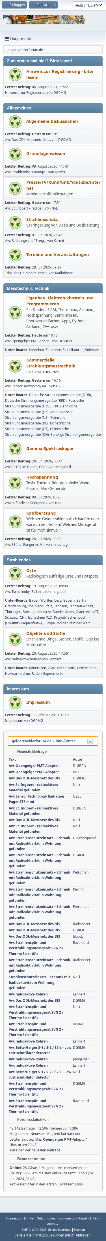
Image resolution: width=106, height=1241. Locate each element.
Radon (37, 673)
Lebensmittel (87, 667)
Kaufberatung (41, 513)
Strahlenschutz (42, 219)
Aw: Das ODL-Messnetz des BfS (34, 778)
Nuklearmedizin (17, 673)
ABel (76, 771)
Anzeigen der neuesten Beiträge (35, 1150)
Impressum (38, 702)
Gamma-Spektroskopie (49, 448)
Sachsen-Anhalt (81, 606)
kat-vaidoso (70, 1133)
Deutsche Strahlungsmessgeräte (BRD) (36, 400)
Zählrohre (53, 349)
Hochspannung (42, 477)
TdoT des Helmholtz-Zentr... (26, 272)
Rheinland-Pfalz (40, 606)
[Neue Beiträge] (15, 74)
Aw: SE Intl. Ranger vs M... (25, 544)
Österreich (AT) (87, 611)
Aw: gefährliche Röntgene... (26, 502)
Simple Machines (59, 1229)
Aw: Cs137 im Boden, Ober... (27, 466)
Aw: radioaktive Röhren (23, 659)
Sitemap (79, 1229)
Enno (79, 1184)
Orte (31, 570)
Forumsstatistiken (32, 1119)
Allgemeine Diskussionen (52, 121)
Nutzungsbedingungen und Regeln (63, 1218)
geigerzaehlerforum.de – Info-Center (43, 741)
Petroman (80, 872)
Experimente (53, 673)
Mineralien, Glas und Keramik (52, 667)
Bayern (69, 600)
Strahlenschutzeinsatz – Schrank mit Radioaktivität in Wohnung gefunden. (39, 982)
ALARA (78, 1024)
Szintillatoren (73, 349)
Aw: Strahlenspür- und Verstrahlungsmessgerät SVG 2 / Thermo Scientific (36, 948)
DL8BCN (65, 341)
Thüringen (13, 611)
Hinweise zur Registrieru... (25, 92)
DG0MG (59, 92)
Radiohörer (64, 272)
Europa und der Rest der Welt (67, 623)
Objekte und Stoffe (45, 633)
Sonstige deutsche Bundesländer (48, 611)
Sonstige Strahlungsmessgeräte (76, 434)
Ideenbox (36, 349)
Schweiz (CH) (15, 617)
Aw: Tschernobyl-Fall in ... (24, 591)
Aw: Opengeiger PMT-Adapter (34, 765)
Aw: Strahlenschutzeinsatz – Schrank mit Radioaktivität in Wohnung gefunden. (39, 843)
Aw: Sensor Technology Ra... (27, 386)
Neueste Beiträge (31, 751)
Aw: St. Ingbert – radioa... (24, 208)
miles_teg (60, 544)
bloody (78, 936)
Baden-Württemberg (45, 600)
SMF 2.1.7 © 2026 (33, 1229)
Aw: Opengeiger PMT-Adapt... (28, 341)
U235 (60, 386)
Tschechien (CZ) (39, 617)
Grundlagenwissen (45, 153)
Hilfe (29, 1218)
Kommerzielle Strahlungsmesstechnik (50, 363)
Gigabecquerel (84, 838)
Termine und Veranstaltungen (57, 254)
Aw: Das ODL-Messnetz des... (28, 139)
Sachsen (60, 606)
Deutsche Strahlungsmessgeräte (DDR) (60, 394)
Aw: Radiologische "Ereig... (25, 240)
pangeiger (81, 1059)
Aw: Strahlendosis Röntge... (26, 172)
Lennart (55, 659)
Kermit (60, 172)
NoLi (55, 208)
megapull (63, 466)
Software (92, 349)
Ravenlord (81, 942)
